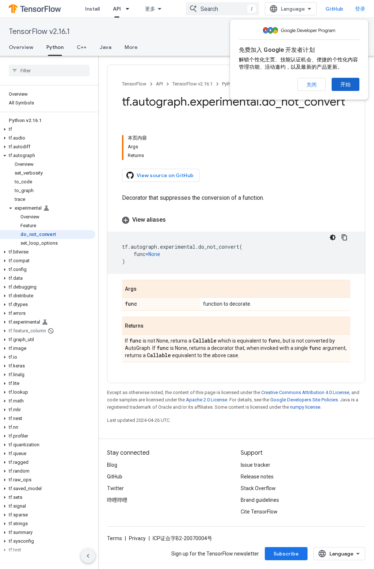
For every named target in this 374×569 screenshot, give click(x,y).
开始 (345, 84)
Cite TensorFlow (259, 512)
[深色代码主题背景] (333, 237)
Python (55, 47)
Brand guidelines (260, 500)
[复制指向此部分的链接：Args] (144, 289)
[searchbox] (49, 70)
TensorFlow (134, 84)
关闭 (311, 84)
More (131, 47)
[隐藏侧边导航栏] (88, 556)
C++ (82, 47)
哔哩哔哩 (117, 500)
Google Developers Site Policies (304, 399)
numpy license (305, 407)
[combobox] (222, 8)
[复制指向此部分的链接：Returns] (151, 326)
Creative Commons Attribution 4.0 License (305, 392)
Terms (114, 538)
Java (105, 47)
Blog (112, 465)
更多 (150, 8)
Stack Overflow (258, 488)
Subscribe (286, 553)
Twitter (115, 488)
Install (92, 8)
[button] (47, 129)
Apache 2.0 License (206, 399)
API (117, 8)
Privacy (137, 538)
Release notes (257, 477)
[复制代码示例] (344, 237)
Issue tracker (255, 465)
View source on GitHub (165, 175)
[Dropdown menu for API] (129, 9)
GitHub (334, 8)
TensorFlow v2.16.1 (39, 31)
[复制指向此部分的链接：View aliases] (173, 219)
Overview (21, 47)
